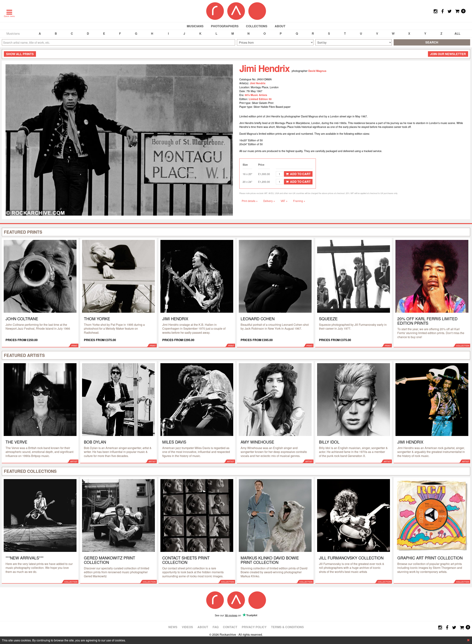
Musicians (195, 26)
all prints (20, 54)
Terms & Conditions (287, 627)
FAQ (215, 627)
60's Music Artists (256, 95)
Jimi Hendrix (258, 83)
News (172, 627)
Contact (230, 627)
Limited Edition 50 (260, 99)
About (280, 26)
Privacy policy (254, 627)
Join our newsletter (448, 54)
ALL (457, 33)
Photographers (225, 26)
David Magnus (317, 71)
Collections (256, 26)
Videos (187, 627)
